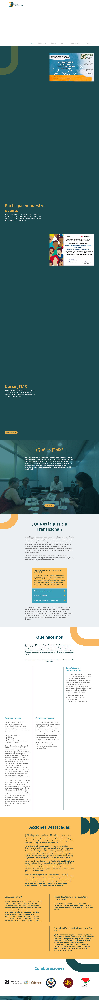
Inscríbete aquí (11, 432)
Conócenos (49, 505)
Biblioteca (53, 43)
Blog (62, 43)
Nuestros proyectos (75, 43)
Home (31, 43)
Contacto (88, 43)
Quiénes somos (42, 43)
